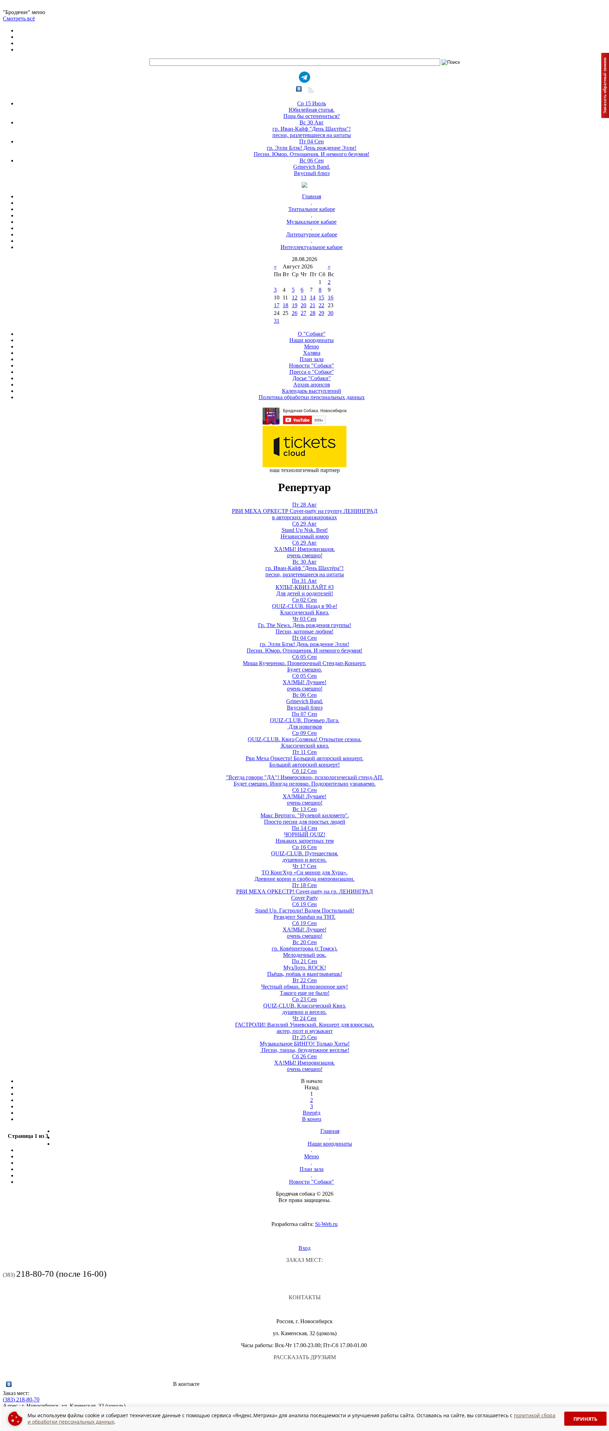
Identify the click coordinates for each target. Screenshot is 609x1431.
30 (330, 313)
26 (294, 313)
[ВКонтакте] (299, 88)
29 (321, 313)
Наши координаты (311, 340)
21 (312, 305)
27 (303, 313)
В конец (311, 1119)
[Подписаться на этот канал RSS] (310, 92)
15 (321, 298)
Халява (311, 353)
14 (312, 298)
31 (276, 321)
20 (303, 305)
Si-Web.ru (326, 1224)
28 (312, 313)
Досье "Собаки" (312, 378)
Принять (585, 1418)
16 (330, 298)
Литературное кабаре (311, 234)
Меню (311, 346)
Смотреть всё (19, 18)
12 (294, 298)
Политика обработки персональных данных (312, 397)
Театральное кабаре (311, 209)
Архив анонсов (311, 385)
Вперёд (311, 1113)
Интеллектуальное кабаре (312, 247)
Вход (304, 1248)
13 (303, 298)
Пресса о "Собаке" (311, 372)
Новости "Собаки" (311, 365)
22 (321, 305)
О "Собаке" (312, 334)
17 (276, 305)
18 (285, 305)
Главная (311, 196)
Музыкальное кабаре (312, 222)
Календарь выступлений (311, 391)
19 (294, 305)
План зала (312, 359)
